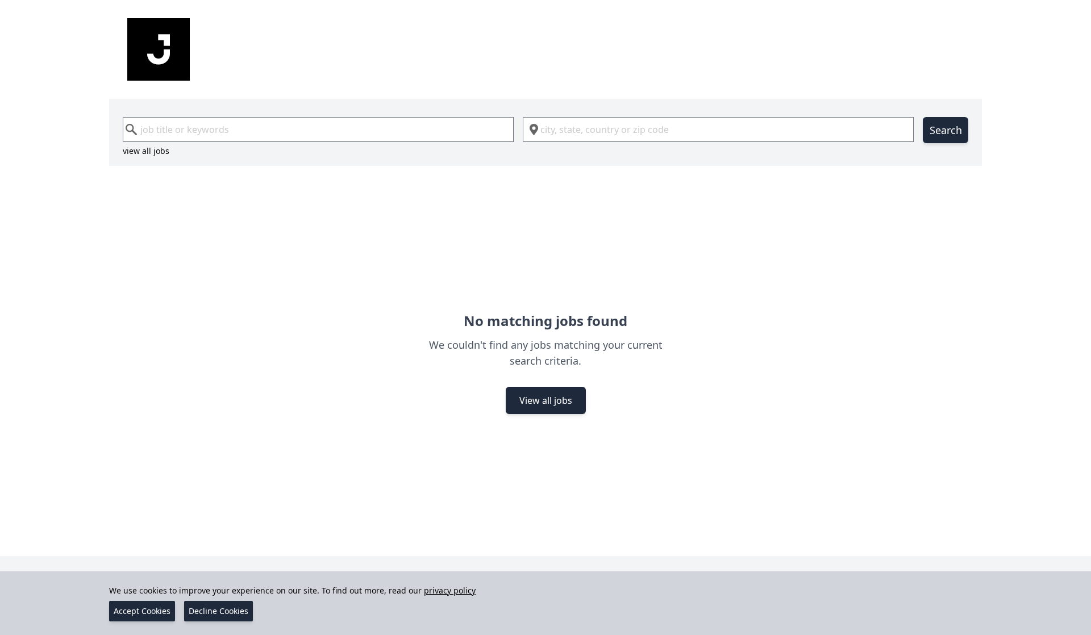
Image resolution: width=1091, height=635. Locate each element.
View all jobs (545, 400)
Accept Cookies (142, 610)
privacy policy (450, 590)
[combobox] (318, 129)
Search (946, 130)
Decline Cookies (218, 610)
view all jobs (146, 150)
